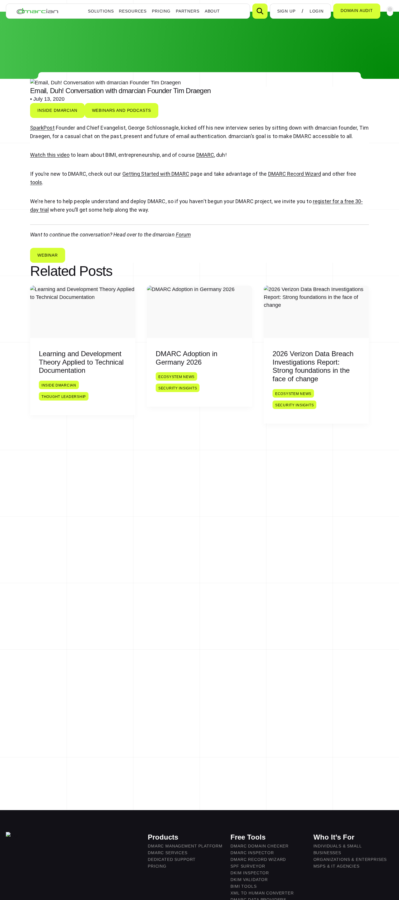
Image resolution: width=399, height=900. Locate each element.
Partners (188, 11)
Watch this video (50, 155)
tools (36, 182)
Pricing (161, 11)
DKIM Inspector (249, 873)
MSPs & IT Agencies (336, 866)
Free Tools (248, 837)
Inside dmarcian (57, 110)
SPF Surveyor (247, 866)
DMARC (205, 155)
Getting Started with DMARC (155, 174)
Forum (183, 234)
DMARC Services (168, 852)
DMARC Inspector (252, 852)
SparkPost (42, 128)
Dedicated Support (172, 859)
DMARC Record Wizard (294, 174)
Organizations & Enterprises (350, 859)
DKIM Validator (249, 879)
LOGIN (317, 11)
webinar (47, 255)
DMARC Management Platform (185, 846)
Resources (133, 11)
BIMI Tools (243, 886)
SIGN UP (286, 11)
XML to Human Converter (262, 893)
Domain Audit (357, 10)
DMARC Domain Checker (259, 846)
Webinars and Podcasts (121, 110)
